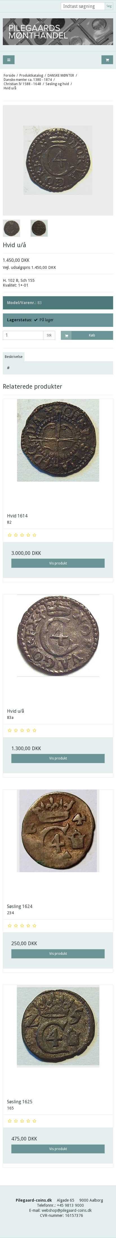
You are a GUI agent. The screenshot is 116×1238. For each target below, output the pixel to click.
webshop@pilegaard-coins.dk (67, 1210)
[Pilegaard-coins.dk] (58, 31)
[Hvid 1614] (58, 454)
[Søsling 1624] (58, 845)
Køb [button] (92, 335)
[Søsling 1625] (58, 1040)
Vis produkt (58, 563)
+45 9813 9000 (70, 1205)
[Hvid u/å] (58, 649)
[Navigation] (9, 60)
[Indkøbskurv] (107, 60)
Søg (108, 6)
